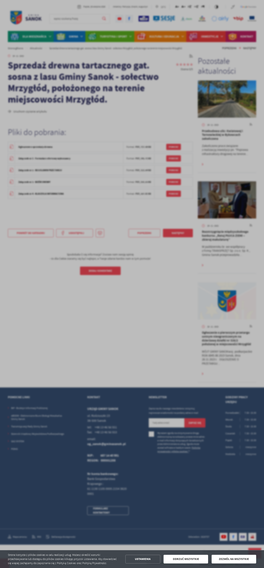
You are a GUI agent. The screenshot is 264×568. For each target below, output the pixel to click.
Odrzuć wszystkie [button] (186, 559)
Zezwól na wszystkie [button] (234, 559)
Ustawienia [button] (143, 559)
